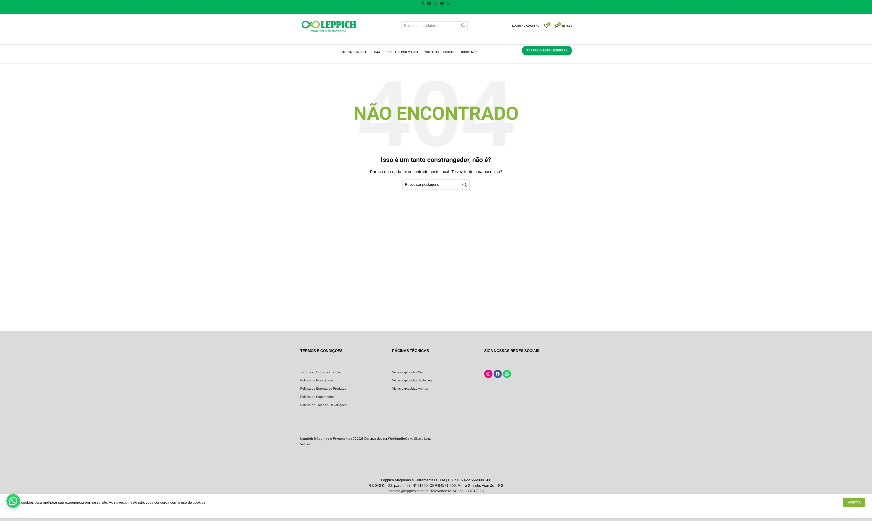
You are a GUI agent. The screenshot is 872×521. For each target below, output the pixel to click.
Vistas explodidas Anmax (410, 388)
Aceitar (854, 502)
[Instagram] (488, 374)
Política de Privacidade (316, 380)
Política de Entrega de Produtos (323, 388)
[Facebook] (498, 374)
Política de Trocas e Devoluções (323, 405)
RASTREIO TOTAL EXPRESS (546, 50)
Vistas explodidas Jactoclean (413, 380)
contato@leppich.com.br (408, 491)
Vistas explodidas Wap (408, 372)
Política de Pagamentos (317, 396)
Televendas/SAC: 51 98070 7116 (457, 491)
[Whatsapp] (507, 374)
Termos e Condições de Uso (320, 372)
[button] (13, 501)
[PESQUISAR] (463, 25)
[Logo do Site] (328, 25)
